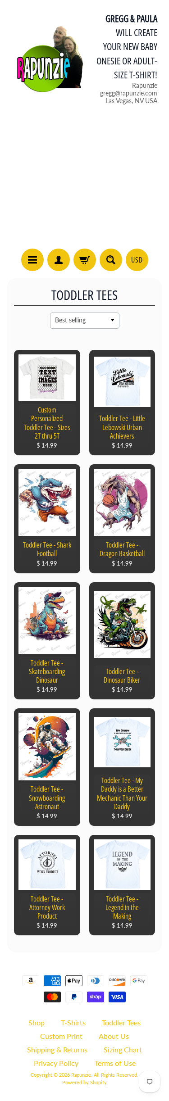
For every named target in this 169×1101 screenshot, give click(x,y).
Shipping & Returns (57, 1049)
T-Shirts (73, 1022)
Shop (36, 1022)
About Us (114, 1036)
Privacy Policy (56, 1063)
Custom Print (61, 1036)
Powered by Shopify (84, 1082)
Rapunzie (81, 1075)
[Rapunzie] (45, 58)
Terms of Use (115, 1063)
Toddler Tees (121, 1022)
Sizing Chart (123, 1049)
